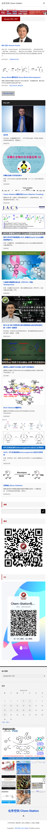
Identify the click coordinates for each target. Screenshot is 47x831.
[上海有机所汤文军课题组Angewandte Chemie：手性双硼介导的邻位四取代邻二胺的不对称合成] (23, 743)
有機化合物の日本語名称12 (12, 175)
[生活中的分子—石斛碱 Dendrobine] (23, 782)
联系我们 (27, 823)
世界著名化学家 (14, 59)
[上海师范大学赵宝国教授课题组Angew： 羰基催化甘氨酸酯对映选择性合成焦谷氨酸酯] (23, 768)
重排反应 (20, 85)
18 (17, 710)
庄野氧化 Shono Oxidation (13, 485)
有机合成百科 (13, 85)
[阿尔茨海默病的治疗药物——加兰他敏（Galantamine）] (23, 797)
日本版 (33, 823)
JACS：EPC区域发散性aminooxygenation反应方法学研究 (23, 453)
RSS (23, 815)
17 (11, 710)
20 (29, 710)
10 (11, 705)
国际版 (37, 823)
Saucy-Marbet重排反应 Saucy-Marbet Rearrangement (21, 77)
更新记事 (18, 823)
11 (17, 705)
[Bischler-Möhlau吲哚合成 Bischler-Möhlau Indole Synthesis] (38, 762)
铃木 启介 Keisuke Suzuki (11, 45)
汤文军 (5, 135)
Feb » (8, 722)
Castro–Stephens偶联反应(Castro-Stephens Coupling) (23, 194)
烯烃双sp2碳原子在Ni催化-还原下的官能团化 (18, 367)
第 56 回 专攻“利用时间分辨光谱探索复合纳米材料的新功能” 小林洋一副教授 (22, 326)
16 (4, 710)
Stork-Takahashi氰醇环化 (12, 407)
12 (23, 705)
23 (4, 714)
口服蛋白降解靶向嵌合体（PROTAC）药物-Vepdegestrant (18, 283)
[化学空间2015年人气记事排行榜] (9, 766)
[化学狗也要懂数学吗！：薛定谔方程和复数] (9, 782)
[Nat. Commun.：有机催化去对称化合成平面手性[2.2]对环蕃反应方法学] (9, 797)
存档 (23, 823)
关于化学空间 (11, 823)
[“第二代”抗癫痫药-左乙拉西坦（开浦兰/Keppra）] (38, 782)
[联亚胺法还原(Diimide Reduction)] (38, 791)
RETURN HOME (8, 93)
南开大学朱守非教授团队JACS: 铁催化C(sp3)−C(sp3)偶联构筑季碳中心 (23, 238)
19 (23, 710)
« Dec (3, 722)
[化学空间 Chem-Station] (12, 3)
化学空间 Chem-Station (23, 810)
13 (29, 705)
